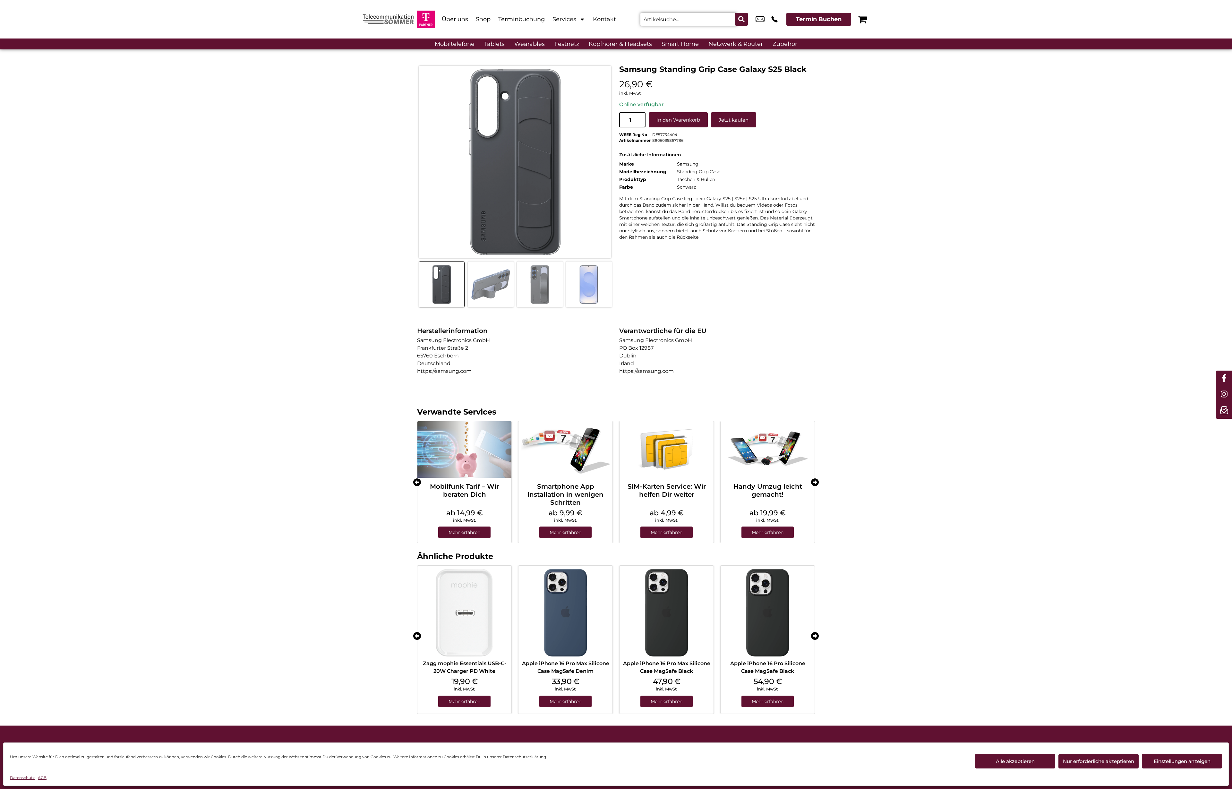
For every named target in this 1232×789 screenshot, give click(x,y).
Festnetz (566, 43)
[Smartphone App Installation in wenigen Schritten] (565, 449)
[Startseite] (388, 19)
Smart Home (680, 43)
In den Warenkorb (678, 120)
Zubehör (785, 43)
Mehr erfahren (464, 532)
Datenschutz (22, 777)
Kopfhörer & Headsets (620, 43)
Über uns (455, 19)
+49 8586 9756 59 (774, 19)
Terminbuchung (521, 19)
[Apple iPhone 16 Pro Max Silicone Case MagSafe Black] (666, 612)
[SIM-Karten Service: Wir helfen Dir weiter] (667, 449)
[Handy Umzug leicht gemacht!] (768, 449)
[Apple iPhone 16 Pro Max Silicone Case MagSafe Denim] (565, 612)
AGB (42, 777)
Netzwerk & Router (735, 43)
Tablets (494, 43)
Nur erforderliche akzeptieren (1098, 761)
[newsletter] (1224, 411)
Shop (483, 19)
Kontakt (604, 19)
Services (564, 19)
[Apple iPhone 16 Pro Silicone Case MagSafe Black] (767, 612)
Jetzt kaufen (734, 120)
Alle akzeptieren (1015, 761)
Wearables (529, 43)
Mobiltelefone (455, 43)
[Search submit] (741, 19)
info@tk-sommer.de (760, 19)
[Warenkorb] (862, 19)
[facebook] (1224, 379)
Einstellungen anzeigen (1182, 761)
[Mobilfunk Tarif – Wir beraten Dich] (464, 449)
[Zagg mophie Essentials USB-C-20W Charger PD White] (464, 612)
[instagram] (1224, 395)
